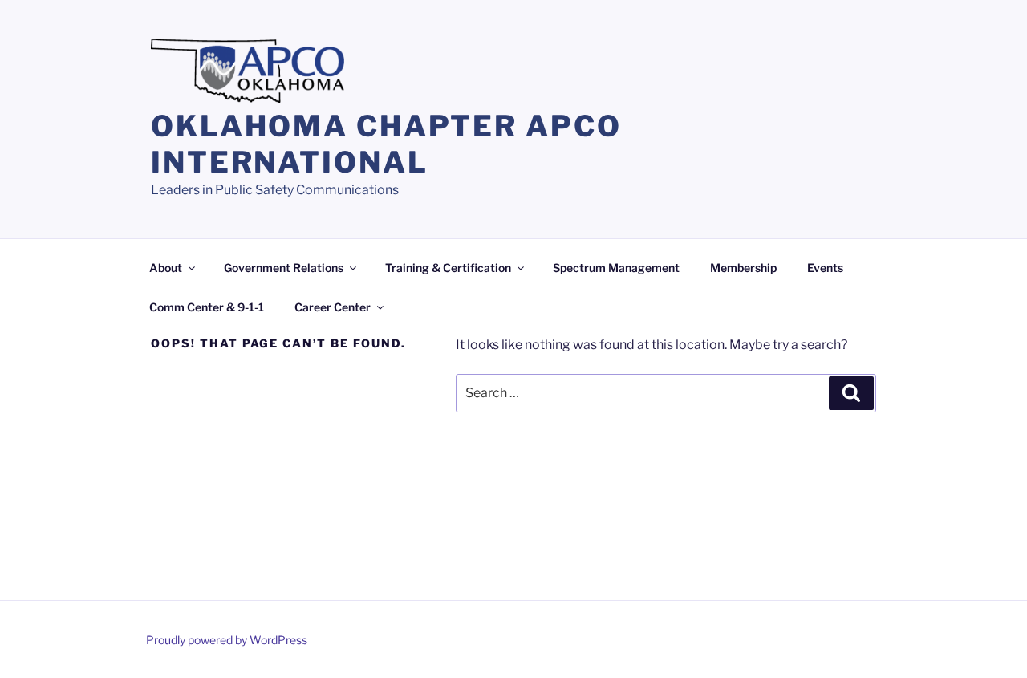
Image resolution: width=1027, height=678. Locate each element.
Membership (743, 267)
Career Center (332, 307)
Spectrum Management (616, 267)
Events (825, 267)
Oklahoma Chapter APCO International (386, 144)
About (165, 267)
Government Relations (283, 267)
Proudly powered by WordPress (226, 640)
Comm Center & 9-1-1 (206, 307)
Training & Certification (448, 267)
